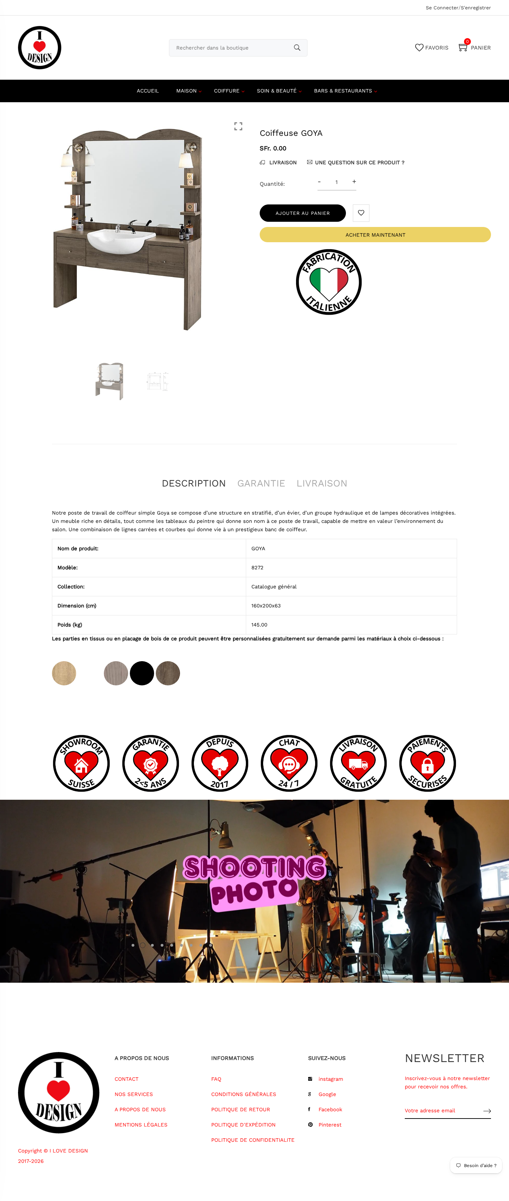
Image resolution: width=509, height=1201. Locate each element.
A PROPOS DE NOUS (140, 1109)
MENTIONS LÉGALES (141, 1125)
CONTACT (127, 1079)
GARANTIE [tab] (261, 483)
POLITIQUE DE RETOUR (240, 1109)
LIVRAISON (282, 162)
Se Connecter (442, 7)
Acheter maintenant (375, 235)
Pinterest (330, 1125)
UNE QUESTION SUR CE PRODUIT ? (359, 162)
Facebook (330, 1109)
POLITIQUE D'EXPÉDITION (243, 1125)
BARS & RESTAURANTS (343, 91)
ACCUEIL (148, 91)
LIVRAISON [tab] (322, 483)
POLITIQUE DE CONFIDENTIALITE (253, 1140)
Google (327, 1094)
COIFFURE (227, 91)
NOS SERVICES (134, 1094)
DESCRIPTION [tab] (194, 483)
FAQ (216, 1079)
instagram (331, 1079)
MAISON (186, 91)
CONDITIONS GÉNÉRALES (243, 1094)
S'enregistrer (476, 7)
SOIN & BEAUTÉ (277, 91)
